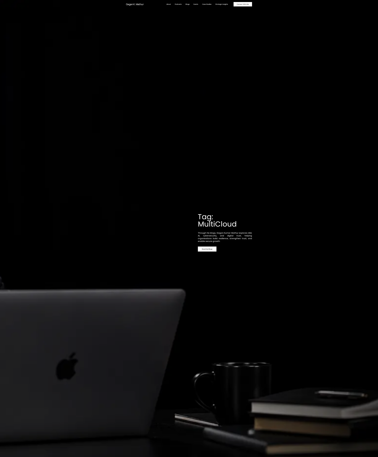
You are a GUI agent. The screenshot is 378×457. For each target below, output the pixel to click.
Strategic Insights (221, 4)
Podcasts (178, 4)
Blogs (188, 4)
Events (196, 4)
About (168, 4)
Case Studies (206, 4)
